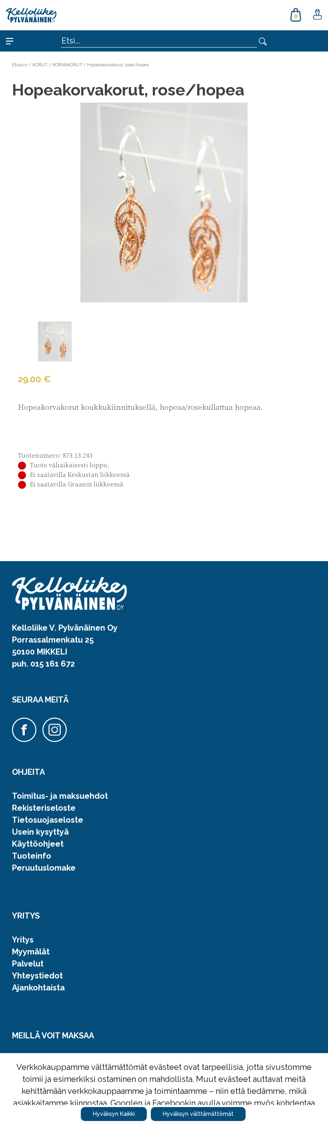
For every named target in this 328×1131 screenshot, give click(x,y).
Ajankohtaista (38, 987)
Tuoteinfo (31, 856)
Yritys (23, 939)
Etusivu (20, 64)
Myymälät (31, 951)
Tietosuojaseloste (47, 820)
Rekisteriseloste (44, 808)
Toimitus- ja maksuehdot (60, 796)
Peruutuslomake (44, 868)
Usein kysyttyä (40, 832)
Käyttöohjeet (38, 844)
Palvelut (28, 963)
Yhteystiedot (37, 975)
